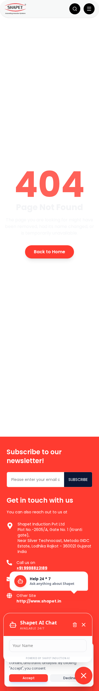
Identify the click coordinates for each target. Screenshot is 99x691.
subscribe (78, 479)
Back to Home (49, 252)
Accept (29, 678)
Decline (69, 678)
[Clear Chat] (74, 624)
